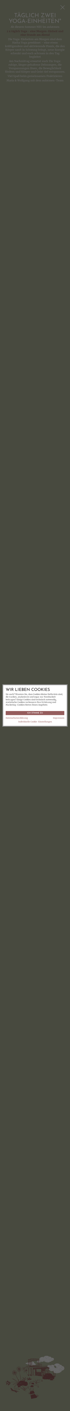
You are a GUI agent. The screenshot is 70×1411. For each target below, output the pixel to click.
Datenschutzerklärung (17, 718)
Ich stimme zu (35, 713)
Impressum (58, 718)
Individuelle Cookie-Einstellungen (35, 721)
